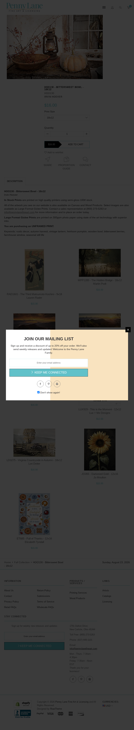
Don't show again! (50, 392)
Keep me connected (50, 372)
